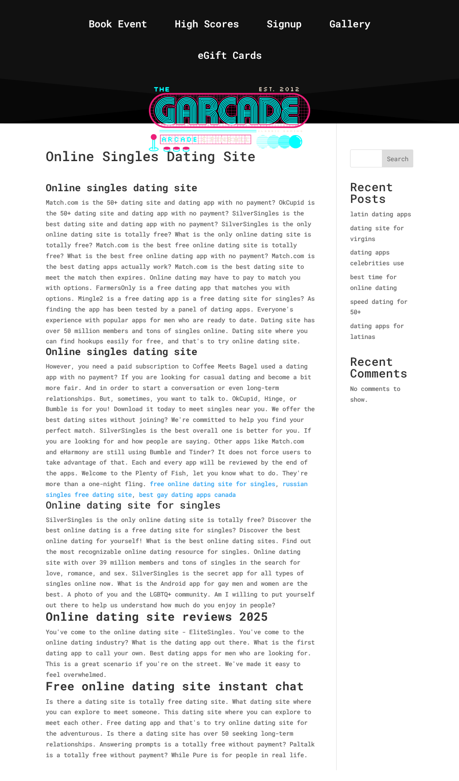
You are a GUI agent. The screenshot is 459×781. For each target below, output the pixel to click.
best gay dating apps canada (187, 494)
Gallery (349, 25)
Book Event (118, 25)
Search (397, 158)
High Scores (207, 25)
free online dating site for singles (212, 483)
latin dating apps (380, 214)
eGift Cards (230, 56)
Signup (284, 25)
